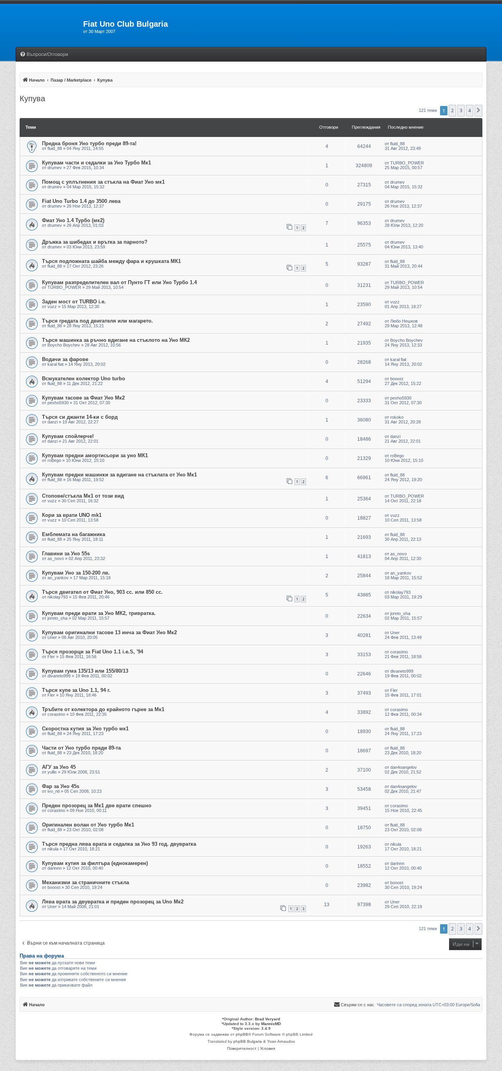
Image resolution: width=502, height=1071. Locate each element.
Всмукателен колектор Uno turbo (83, 378)
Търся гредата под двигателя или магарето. (97, 321)
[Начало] (49, 26)
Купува (32, 98)
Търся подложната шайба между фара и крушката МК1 (111, 261)
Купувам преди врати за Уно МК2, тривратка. (99, 613)
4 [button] (469, 110)
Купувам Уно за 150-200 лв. (76, 573)
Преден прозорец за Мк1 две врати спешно (96, 805)
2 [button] (452, 110)
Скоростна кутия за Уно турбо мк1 (85, 729)
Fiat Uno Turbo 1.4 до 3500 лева (81, 201)
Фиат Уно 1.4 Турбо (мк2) (73, 220)
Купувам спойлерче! (68, 436)
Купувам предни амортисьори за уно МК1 (95, 455)
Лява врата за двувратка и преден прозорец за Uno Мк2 (113, 902)
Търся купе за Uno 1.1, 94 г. (76, 690)
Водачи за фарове (65, 359)
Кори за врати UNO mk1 (72, 515)
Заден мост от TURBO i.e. (74, 302)
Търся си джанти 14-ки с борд (80, 417)
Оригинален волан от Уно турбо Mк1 (88, 825)
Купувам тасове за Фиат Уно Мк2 (83, 398)
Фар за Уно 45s (60, 786)
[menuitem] (44, 54)
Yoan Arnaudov (281, 1041)
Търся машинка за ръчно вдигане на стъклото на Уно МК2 (116, 340)
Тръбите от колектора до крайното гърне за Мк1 (103, 709)
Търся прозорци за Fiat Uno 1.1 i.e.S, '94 (92, 652)
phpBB (242, 1034)
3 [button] (461, 110)
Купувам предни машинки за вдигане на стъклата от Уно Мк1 (119, 475)
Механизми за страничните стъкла (85, 882)
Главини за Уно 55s (66, 553)
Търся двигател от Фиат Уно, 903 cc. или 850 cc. (102, 592)
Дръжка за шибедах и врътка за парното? (94, 242)
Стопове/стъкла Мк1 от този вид (83, 496)
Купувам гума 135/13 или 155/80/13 (85, 671)
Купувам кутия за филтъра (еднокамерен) (95, 863)
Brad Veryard (267, 1019)
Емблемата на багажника (73, 534)
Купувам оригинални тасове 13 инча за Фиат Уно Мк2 (109, 632)
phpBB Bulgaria (247, 1041)
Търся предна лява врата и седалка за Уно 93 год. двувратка (119, 844)
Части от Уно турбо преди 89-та (81, 748)
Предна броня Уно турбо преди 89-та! (89, 143)
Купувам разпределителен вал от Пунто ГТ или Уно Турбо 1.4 (119, 282)
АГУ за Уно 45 (59, 767)
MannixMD (271, 1024)
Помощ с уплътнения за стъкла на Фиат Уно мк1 (103, 182)
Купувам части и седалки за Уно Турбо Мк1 (96, 163)
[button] (478, 111)
